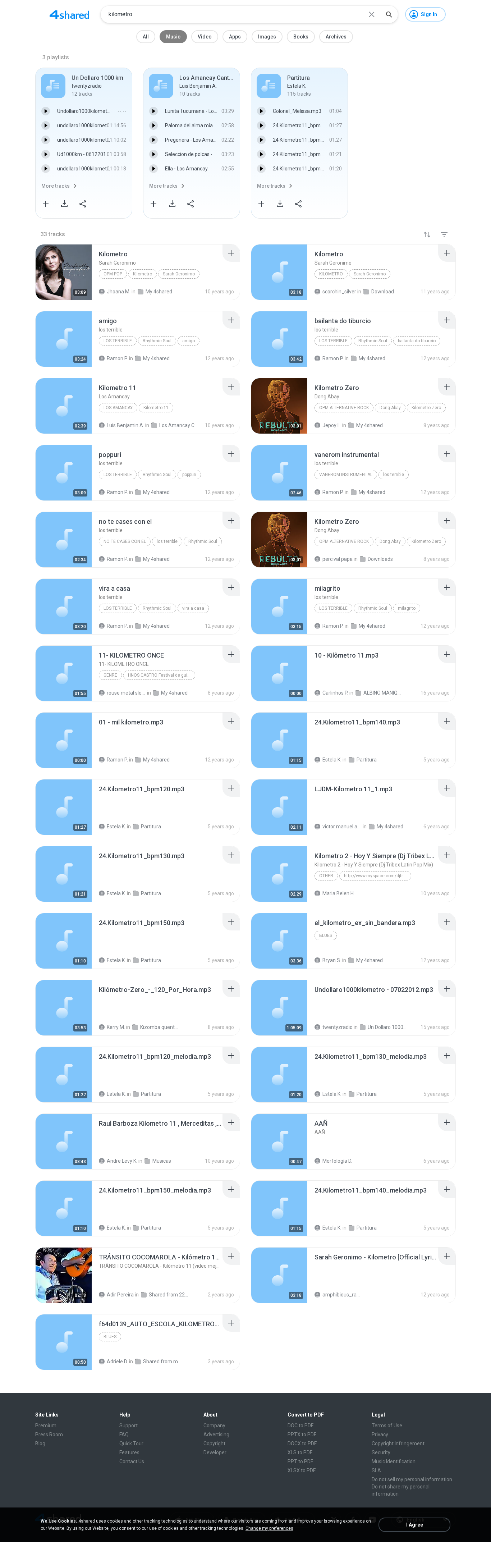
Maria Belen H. (338, 893)
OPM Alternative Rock (344, 407)
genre (110, 675)
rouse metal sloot (126, 693)
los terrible (118, 340)
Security (381, 1452)
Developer (214, 1452)
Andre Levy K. (122, 1161)
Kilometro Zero (426, 407)
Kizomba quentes (159, 1027)
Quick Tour (131, 1443)
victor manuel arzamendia (342, 826)
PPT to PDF (300, 1461)
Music (173, 37)
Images (267, 37)
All (146, 37)
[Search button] (389, 14)
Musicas (161, 1161)
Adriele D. (117, 1361)
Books (300, 37)
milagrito (407, 608)
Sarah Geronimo (179, 273)
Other (326, 875)
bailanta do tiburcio (417, 340)
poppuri (189, 474)
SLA (376, 1470)
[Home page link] (69, 14)
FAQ (124, 1434)
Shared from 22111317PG (168, 1295)
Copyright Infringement (398, 1443)
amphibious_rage (342, 1295)
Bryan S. (331, 960)
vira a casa (193, 608)
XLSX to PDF (302, 1470)
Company (214, 1425)
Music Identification (394, 1461)
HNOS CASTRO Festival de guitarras (161, 675)
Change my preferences (269, 1528)
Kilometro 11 (156, 407)
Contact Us (131, 1461)
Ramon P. (117, 760)
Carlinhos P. (335, 693)
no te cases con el (125, 541)
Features (129, 1452)
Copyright (214, 1443)
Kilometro (142, 273)
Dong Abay (390, 407)
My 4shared (174, 693)
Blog (40, 1443)
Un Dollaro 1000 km (387, 1027)
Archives (336, 37)
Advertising (216, 1434)
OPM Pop (113, 273)
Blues (325, 935)
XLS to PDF (300, 1452)
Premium (45, 1425)
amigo (188, 340)
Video (205, 37)
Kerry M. (116, 1027)
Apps (235, 37)
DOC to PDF (300, 1425)
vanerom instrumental (345, 474)
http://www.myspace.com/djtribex (377, 875)
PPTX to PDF (302, 1434)
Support (128, 1425)
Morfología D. (337, 1161)
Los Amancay (118, 407)
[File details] (64, 272)
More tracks (55, 186)
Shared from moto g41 (162, 1361)
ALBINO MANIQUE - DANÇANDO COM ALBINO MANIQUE (383, 693)
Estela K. (331, 760)
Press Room (49, 1434)
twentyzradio (337, 1027)
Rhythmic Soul (157, 340)
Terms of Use (387, 1425)
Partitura (367, 760)
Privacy (380, 1434)
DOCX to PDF (302, 1443)
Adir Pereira (120, 1295)
